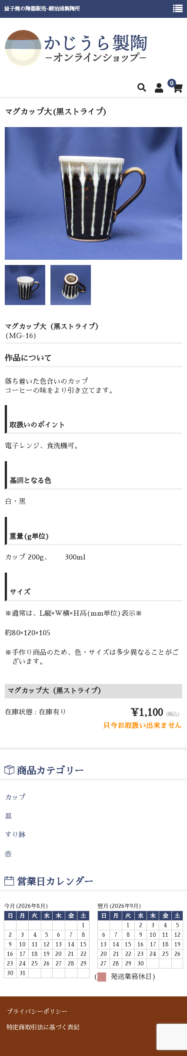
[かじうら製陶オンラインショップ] (76, 62)
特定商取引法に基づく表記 (43, 1027)
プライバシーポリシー (37, 1012)
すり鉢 (15, 834)
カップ (15, 797)
